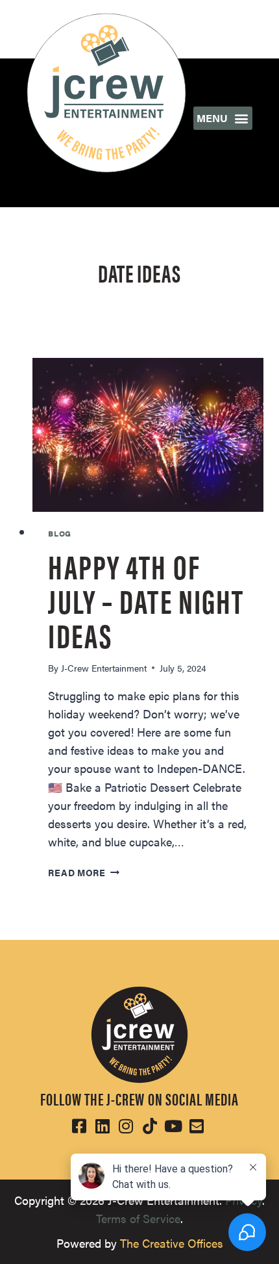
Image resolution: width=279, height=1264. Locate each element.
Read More (83, 872)
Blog (59, 533)
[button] (222, 119)
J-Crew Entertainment (104, 667)
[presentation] (147, 435)
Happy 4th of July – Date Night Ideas (146, 599)
